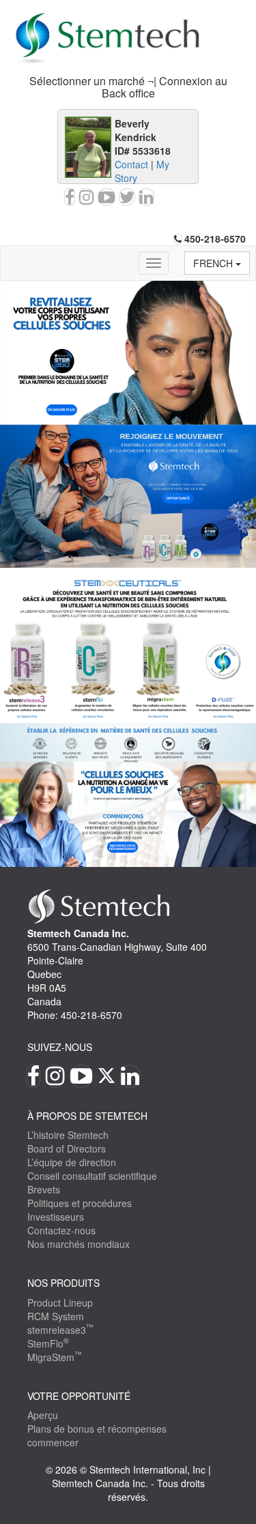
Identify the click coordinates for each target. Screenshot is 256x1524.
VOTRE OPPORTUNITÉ (78, 1396)
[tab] (128, 87)
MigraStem (54, 1357)
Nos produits (63, 1283)
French (214, 263)
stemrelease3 (60, 1330)
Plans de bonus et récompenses (97, 1428)
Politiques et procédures (79, 1203)
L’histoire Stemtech (68, 1135)
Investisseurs (55, 1216)
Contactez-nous (61, 1230)
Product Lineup (60, 1302)
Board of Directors (66, 1148)
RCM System (55, 1316)
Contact (131, 164)
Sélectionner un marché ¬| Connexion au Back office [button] (128, 87)
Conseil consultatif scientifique (92, 1176)
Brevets (43, 1189)
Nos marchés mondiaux (78, 1244)
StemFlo (48, 1343)
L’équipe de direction (71, 1162)
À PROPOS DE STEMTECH (87, 1116)
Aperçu (42, 1415)
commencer (53, 1442)
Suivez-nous (59, 1047)
